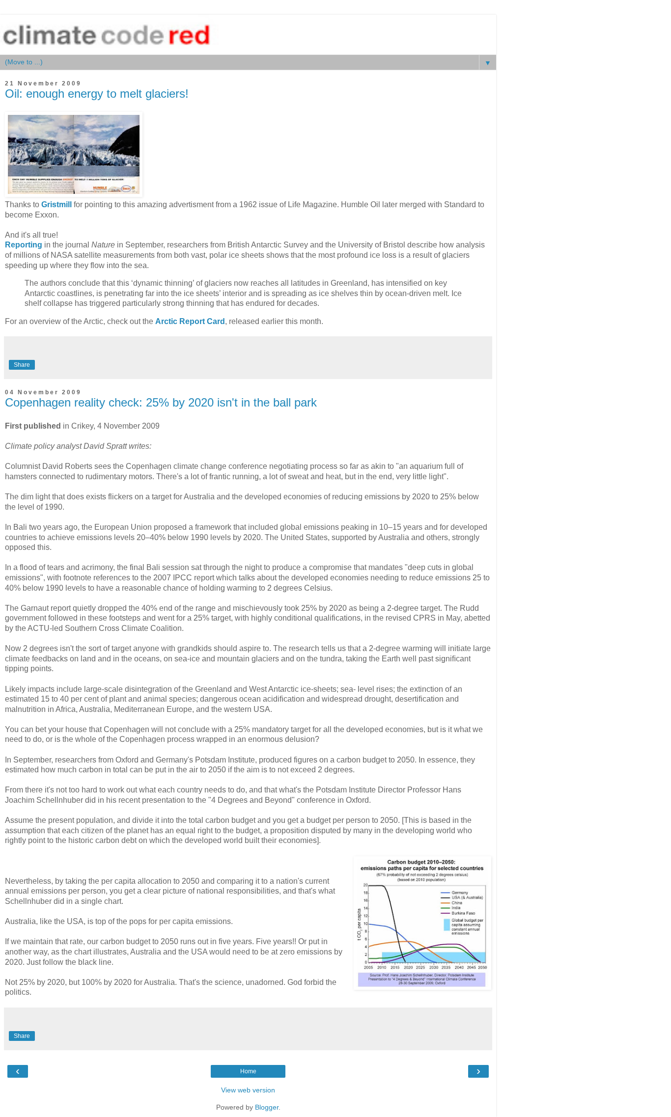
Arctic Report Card (190, 321)
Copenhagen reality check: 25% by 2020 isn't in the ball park (161, 402)
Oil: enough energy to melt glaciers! (97, 93)
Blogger (267, 1107)
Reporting (23, 245)
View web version (248, 1090)
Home (248, 1071)
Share (22, 364)
